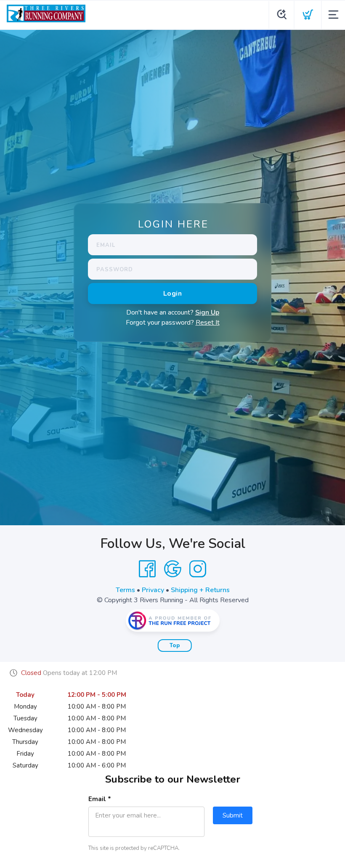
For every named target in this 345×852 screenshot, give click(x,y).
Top (175, 645)
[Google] (172, 569)
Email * (99, 799)
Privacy (153, 590)
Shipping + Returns (200, 590)
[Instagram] (197, 569)
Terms (125, 590)
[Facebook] (147, 569)
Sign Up (207, 312)
